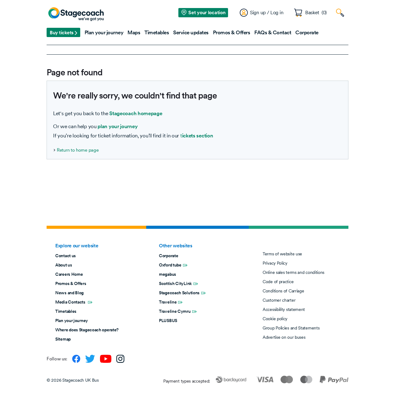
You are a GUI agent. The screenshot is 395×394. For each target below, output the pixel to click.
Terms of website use (282, 254)
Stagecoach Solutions (179, 293)
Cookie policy (275, 318)
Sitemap (63, 339)
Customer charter (279, 300)
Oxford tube (170, 265)
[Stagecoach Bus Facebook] (76, 359)
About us (63, 265)
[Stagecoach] (76, 14)
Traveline (168, 302)
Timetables (66, 311)
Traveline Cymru (175, 311)
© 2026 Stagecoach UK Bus (73, 380)
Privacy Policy (275, 263)
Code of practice (278, 281)
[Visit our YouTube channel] (105, 359)
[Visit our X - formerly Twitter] (90, 359)
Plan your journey (71, 320)
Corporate (168, 255)
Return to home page (77, 150)
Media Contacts (70, 302)
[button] (63, 32)
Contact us (65, 255)
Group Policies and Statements (291, 328)
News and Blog (69, 293)
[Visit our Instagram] (120, 359)
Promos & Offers (70, 283)
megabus (167, 274)
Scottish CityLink (175, 283)
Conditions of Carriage (283, 291)
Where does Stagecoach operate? (86, 330)
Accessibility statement (284, 309)
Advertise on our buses (284, 337)
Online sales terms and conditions (293, 272)
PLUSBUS (168, 320)
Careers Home (69, 274)
